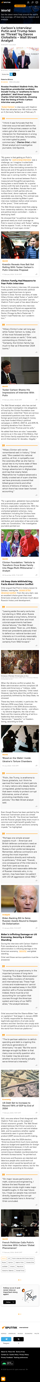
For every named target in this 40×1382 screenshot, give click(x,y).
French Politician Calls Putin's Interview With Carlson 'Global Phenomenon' (18, 1245)
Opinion (10, 1262)
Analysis (6, 914)
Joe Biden (5, 1266)
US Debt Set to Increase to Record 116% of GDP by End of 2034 (18, 1105)
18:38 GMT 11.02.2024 (8, 45)
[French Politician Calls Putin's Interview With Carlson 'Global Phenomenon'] (20, 1223)
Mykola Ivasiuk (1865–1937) (18, 677)
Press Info (11, 1352)
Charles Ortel (30, 1262)
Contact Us (5, 1355)
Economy (6, 1099)
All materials (4, 82)
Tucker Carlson (8, 107)
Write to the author (14, 82)
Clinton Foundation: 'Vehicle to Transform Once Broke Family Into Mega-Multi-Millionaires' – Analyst (18, 566)
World (5, 261)
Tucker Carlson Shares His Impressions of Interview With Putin (18, 392)
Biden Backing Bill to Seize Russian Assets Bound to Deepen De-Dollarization (19, 921)
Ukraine (12, 1266)
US (9, 1258)
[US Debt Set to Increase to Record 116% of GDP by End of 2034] (20, 1083)
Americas (12, 1333)
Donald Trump (20, 1270)
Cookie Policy (14, 1355)
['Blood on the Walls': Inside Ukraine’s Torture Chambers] (20, 738)
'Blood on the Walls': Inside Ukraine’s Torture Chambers (17, 760)
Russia (4, 1262)
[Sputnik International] (6, 3)
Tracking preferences (21, 1357)
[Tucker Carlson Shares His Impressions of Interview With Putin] (20, 370)
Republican (20, 1266)
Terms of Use (20, 1352)
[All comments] (3, 1379)
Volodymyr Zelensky (8, 1270)
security (22, 951)
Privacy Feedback (7, 1357)
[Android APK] (7, 1363)
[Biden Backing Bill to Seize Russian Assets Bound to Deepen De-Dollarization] (20, 898)
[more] (36, 151)
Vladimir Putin (19, 1262)
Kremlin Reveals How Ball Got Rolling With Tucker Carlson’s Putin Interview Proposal (18, 267)
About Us (4, 1352)
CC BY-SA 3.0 (5, 677)
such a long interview (21, 160)
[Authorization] (28, 2)
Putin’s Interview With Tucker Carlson (23, 1258)
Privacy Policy (24, 1355)
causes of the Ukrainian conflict (16, 591)
